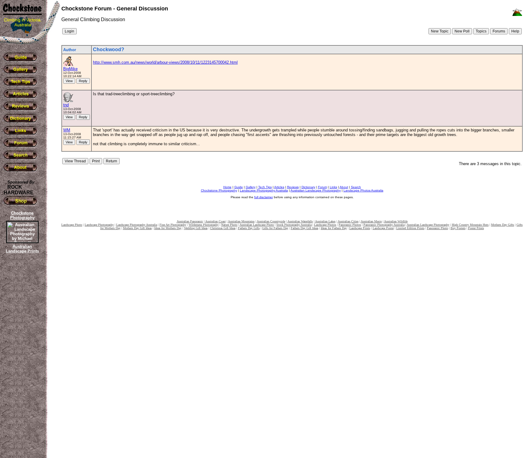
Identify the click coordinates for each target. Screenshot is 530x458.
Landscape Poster (383, 228)
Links (333, 187)
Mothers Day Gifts (502, 224)
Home (227, 187)
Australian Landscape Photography (315, 190)
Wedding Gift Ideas (196, 228)
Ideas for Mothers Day (168, 228)
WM (66, 130)
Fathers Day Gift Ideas (304, 228)
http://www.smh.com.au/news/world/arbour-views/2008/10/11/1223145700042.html (165, 62)
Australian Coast (215, 221)
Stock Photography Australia (294, 224)
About (344, 187)
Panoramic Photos (350, 224)
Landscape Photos (325, 224)
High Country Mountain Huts (470, 224)
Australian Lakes (325, 221)
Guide (238, 187)
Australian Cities (348, 221)
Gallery (250, 187)
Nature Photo (229, 224)
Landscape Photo (71, 224)
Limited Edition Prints (410, 228)
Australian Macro (371, 221)
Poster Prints (476, 228)
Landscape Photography (99, 224)
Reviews (293, 187)
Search (356, 187)
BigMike (70, 68)
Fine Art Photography (172, 224)
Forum (322, 187)
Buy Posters (458, 228)
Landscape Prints (359, 228)
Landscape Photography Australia (264, 190)
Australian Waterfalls (300, 221)
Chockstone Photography (219, 190)
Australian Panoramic (190, 221)
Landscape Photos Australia (363, 190)
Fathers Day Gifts (249, 228)
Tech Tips (265, 187)
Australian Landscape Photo (257, 224)
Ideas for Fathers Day (334, 228)
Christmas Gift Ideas (223, 228)
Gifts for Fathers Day (275, 228)
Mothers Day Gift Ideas (137, 228)
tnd (66, 105)
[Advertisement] (21, 360)
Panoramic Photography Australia (384, 224)
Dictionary (308, 187)
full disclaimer (263, 197)
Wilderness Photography (204, 224)
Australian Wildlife (396, 221)
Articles (279, 187)
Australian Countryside (271, 221)
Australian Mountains (241, 221)
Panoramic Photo (437, 228)
